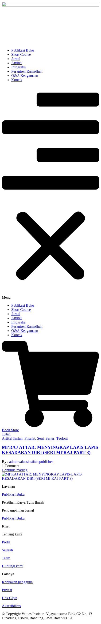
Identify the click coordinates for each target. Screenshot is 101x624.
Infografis (18, 67)
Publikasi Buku (22, 50)
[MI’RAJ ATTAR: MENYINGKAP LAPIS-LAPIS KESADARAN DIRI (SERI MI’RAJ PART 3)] (50, 478)
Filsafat (29, 438)
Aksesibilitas (11, 606)
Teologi (62, 438)
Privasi (7, 590)
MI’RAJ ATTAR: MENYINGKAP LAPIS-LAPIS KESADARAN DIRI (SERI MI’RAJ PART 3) (50, 450)
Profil (6, 542)
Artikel (16, 63)
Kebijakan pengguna (17, 582)
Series (50, 438)
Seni (40, 438)
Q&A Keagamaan (24, 76)
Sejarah (7, 550)
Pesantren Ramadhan (27, 71)
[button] (50, 193)
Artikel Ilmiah (12, 438)
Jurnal (15, 59)
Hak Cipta (9, 598)
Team (6, 558)
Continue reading (14, 470)
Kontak (16, 80)
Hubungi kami (12, 566)
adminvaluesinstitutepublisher (31, 462)
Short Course (21, 54)
